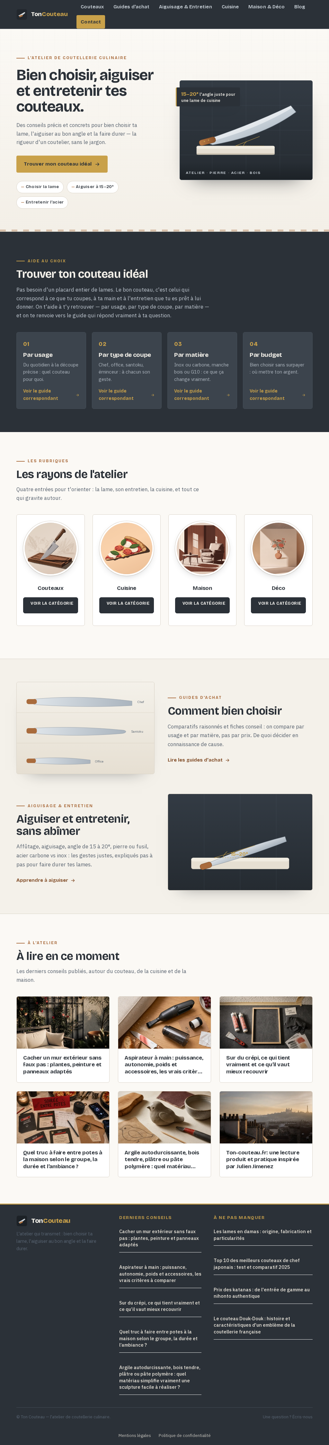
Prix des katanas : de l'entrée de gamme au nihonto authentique (262, 1292)
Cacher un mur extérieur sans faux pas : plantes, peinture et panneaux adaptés (159, 1238)
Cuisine (230, 7)
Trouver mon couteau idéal (58, 164)
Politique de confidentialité (185, 1435)
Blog (299, 7)
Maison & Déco (266, 7)
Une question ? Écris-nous (288, 1417)
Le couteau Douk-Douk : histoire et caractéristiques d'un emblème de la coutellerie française (254, 1325)
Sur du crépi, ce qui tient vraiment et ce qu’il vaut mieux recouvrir (159, 1306)
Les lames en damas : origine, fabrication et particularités (263, 1234)
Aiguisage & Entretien (185, 7)
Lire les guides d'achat (195, 760)
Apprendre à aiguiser (42, 880)
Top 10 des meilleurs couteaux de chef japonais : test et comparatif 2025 (257, 1263)
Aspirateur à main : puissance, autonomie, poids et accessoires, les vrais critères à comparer (160, 1273)
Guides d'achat (131, 7)
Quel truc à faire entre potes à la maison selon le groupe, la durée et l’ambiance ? (158, 1338)
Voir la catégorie (52, 603)
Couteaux (92, 7)
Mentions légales (135, 1435)
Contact (91, 22)
